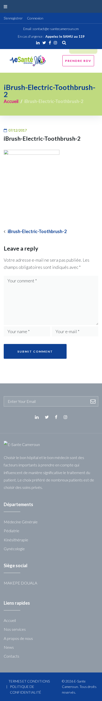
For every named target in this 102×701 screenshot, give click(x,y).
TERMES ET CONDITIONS (29, 681)
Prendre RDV (78, 61)
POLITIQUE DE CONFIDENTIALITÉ (25, 689)
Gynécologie (14, 548)
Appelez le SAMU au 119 (64, 36)
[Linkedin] (38, 43)
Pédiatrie (11, 530)
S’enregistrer (13, 18)
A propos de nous (18, 638)
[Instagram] (55, 43)
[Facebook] (50, 43)
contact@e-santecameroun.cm (56, 29)
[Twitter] (44, 43)
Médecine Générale (21, 521)
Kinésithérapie (16, 539)
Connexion (35, 18)
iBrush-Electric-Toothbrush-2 (37, 231)
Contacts (11, 656)
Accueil (11, 101)
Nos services (15, 629)
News (9, 647)
